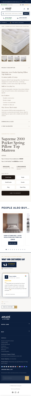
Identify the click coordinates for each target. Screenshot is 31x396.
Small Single (8, 177)
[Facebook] (13, 392)
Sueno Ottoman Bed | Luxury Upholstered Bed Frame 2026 (13, 236)
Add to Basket (15, 193)
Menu (26, 1)
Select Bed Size (5, 173)
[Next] (27, 229)
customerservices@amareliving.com (11, 356)
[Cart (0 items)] (28, 9)
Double (22, 182)
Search (26, 13)
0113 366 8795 (13, 358)
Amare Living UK (17, 385)
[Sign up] (27, 378)
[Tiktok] (18, 392)
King (8, 187)
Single (22, 177)
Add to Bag (12, 243)
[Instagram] (15, 392)
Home (3, 26)
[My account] (24, 9)
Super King (22, 187)
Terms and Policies (15, 389)
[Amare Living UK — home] (8, 9)
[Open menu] (3, 9)
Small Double (8, 182)
